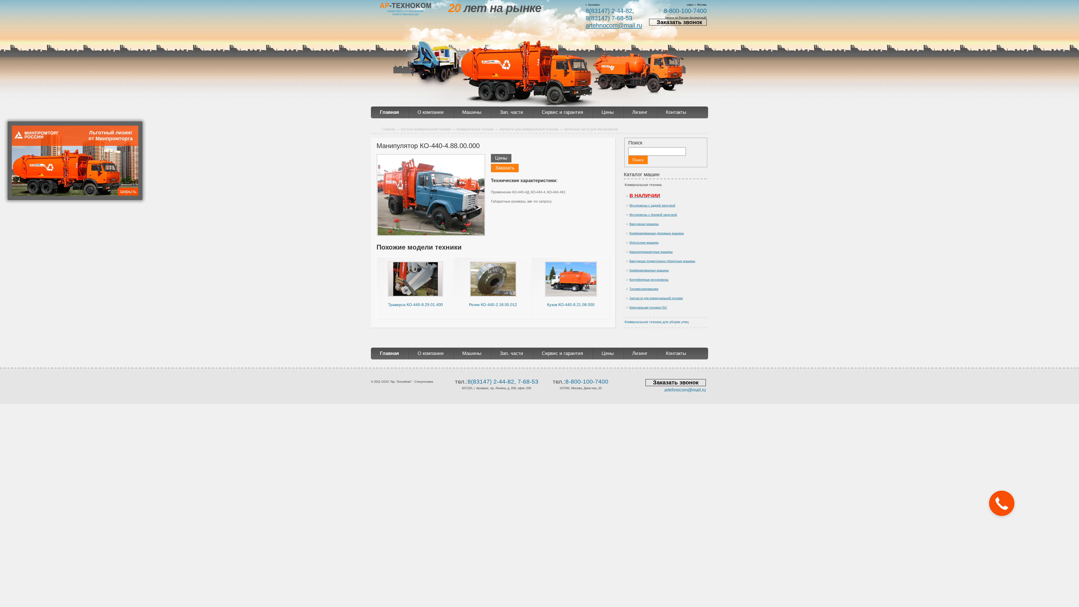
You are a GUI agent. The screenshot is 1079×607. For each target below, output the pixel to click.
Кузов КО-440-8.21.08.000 (571, 304)
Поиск (635, 143)
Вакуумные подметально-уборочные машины (662, 261)
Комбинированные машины (649, 270)
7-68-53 (528, 381)
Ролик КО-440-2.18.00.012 (493, 304)
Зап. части (511, 112)
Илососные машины (644, 242)
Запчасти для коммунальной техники (656, 298)
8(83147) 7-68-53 (609, 18)
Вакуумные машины (644, 224)
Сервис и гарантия (562, 112)
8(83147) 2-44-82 (609, 10)
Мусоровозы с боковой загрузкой (653, 214)
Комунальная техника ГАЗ (648, 307)
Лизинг (639, 112)
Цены (608, 112)
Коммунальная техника (643, 185)
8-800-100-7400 (685, 10)
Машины (471, 112)
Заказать (504, 168)
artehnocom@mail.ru (614, 25)
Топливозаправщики (643, 289)
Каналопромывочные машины (651, 251)
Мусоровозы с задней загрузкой (652, 205)
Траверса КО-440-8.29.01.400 (415, 304)
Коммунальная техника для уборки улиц (657, 322)
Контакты (676, 112)
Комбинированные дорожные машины (656, 233)
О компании (431, 112)
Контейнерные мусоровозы (648, 279)
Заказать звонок (679, 22)
